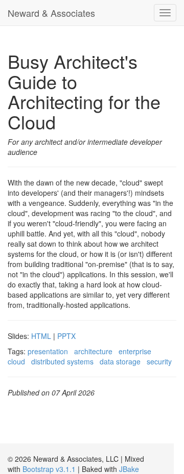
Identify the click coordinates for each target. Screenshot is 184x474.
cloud (16, 361)
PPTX (66, 336)
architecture (93, 351)
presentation (48, 351)
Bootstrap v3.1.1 (49, 469)
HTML (41, 336)
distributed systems (62, 361)
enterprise (135, 351)
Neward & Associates (51, 12)
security (159, 361)
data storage (120, 361)
